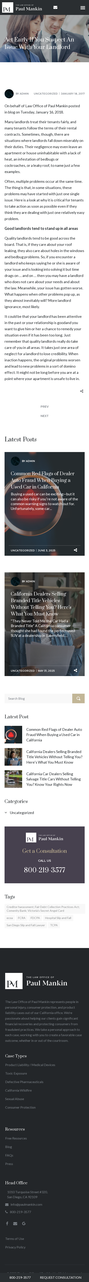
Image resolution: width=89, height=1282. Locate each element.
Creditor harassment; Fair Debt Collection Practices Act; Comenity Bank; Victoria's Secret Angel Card (43, 908)
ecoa (10, 918)
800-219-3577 (44, 870)
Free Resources (16, 1138)
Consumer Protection (20, 1107)
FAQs (9, 1155)
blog (11, 112)
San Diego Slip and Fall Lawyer (26, 925)
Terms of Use (14, 1239)
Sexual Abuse (14, 1099)
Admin (24, 93)
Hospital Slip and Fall (58, 918)
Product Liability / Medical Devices (30, 1065)
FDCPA (35, 918)
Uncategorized (46, 93)
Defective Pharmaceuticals (24, 1082)
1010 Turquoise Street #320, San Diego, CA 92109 (27, 1194)
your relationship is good (45, 322)
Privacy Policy (15, 1247)
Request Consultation (61, 1277)
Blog (8, 1147)
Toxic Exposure (16, 1073)
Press (9, 1164)
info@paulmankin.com (26, 1204)
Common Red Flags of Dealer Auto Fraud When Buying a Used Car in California (43, 480)
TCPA (54, 925)
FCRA (21, 918)
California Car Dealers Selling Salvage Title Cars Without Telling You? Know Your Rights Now (53, 778)
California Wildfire (18, 1090)
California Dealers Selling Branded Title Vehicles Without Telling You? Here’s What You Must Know (41, 604)
